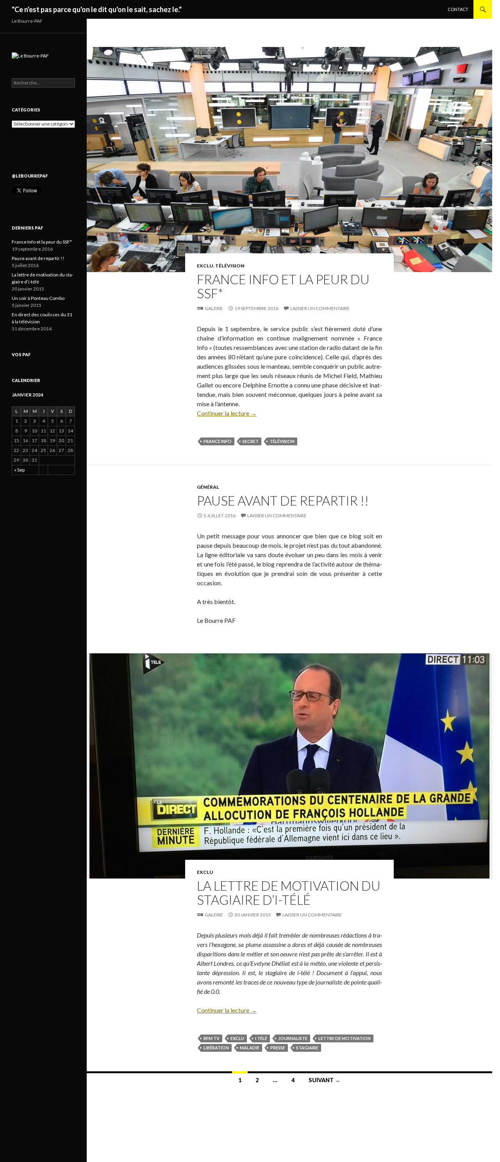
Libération (216, 1047)
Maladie (249, 1047)
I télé (261, 1038)
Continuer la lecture (227, 413)
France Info (218, 441)
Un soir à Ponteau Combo (38, 298)
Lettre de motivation (344, 1038)
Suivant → (324, 1080)
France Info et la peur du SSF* (283, 286)
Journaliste (292, 1038)
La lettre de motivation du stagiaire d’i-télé (288, 892)
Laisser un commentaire (320, 308)
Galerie (214, 308)
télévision (282, 441)
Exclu (205, 266)
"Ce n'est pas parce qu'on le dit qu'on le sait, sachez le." (97, 9)
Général (208, 487)
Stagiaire (307, 1047)
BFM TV (212, 1038)
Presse (277, 1047)
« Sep (19, 470)
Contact (458, 9)
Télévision (230, 266)
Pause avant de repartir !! (283, 500)
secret (251, 441)
